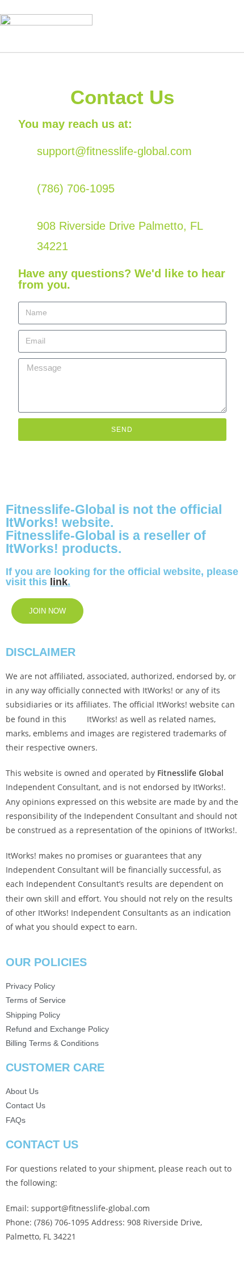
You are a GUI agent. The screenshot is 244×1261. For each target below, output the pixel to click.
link (59, 581)
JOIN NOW (47, 611)
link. (77, 719)
